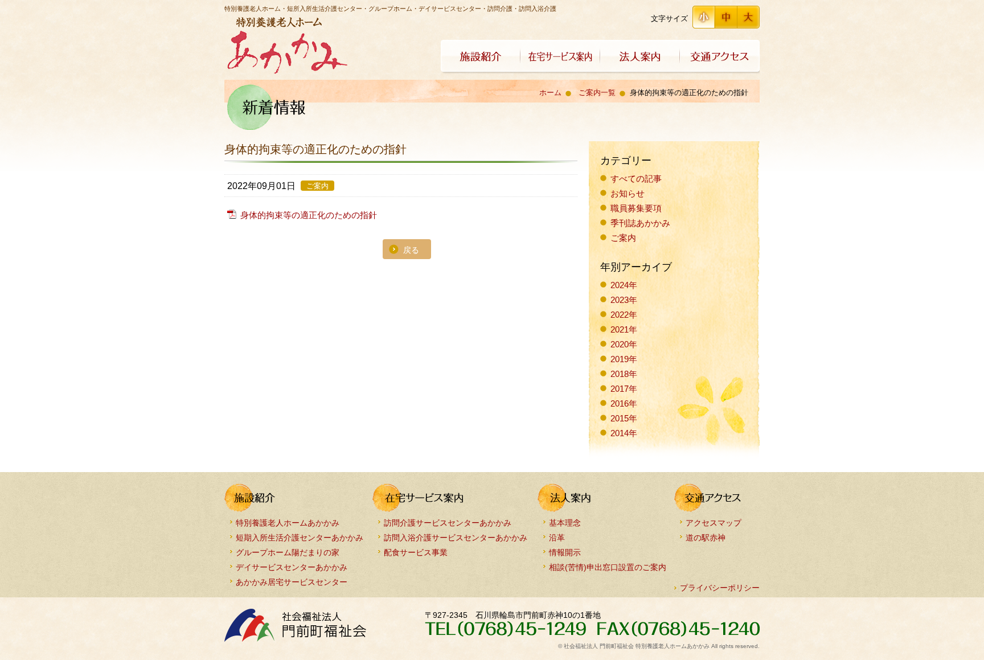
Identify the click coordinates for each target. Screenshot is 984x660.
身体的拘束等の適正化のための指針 (308, 215)
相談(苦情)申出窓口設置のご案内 (607, 567)
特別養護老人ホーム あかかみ (285, 45)
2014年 (623, 433)
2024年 (623, 285)
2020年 (623, 344)
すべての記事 (636, 178)
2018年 (623, 374)
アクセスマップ (713, 522)
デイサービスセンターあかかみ (291, 567)
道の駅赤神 (705, 537)
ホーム (550, 92)
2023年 (623, 300)
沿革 (557, 537)
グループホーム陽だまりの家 (287, 552)
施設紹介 (480, 57)
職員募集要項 (636, 208)
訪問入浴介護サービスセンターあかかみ (455, 537)
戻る (411, 250)
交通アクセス (720, 57)
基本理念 (565, 522)
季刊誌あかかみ (640, 223)
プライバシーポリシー (720, 587)
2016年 (623, 403)
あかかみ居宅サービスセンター (291, 581)
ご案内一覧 (597, 92)
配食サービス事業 (416, 552)
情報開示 (565, 552)
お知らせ (627, 193)
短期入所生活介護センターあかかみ (299, 537)
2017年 (623, 388)
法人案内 (640, 57)
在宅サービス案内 (560, 57)
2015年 (623, 418)
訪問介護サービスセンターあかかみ (447, 522)
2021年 (623, 329)
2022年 (623, 314)
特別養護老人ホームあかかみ (287, 522)
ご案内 (623, 238)
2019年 (623, 359)
